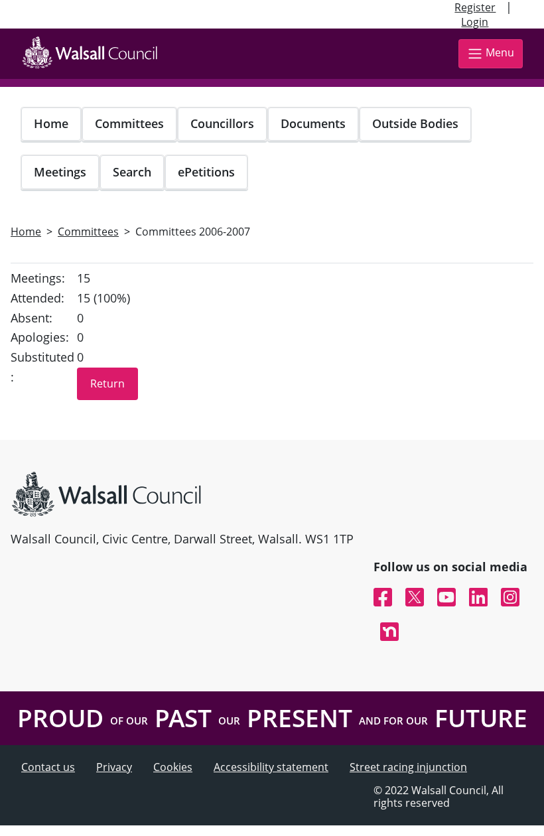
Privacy (114, 767)
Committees (129, 123)
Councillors (222, 123)
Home (51, 123)
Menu (500, 52)
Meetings (60, 172)
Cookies (172, 767)
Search (132, 172)
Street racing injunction (408, 767)
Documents (313, 123)
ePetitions (206, 172)
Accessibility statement (271, 767)
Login (474, 22)
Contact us (48, 767)
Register (475, 7)
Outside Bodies (415, 123)
